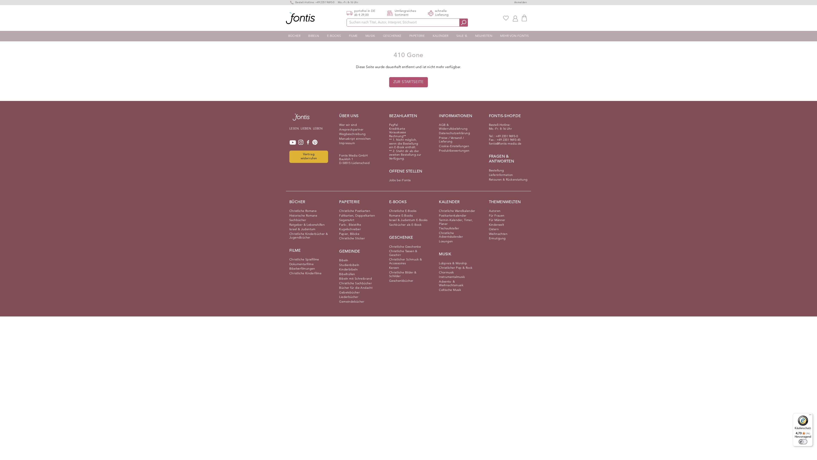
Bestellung (496, 170)
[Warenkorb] (524, 18)
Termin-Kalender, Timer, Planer (456, 222)
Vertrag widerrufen (309, 156)
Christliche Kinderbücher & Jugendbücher (308, 236)
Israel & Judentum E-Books (408, 220)
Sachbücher (297, 220)
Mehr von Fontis (514, 35)
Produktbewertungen (454, 150)
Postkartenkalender (452, 215)
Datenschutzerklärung (454, 133)
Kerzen (394, 267)
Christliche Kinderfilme (305, 273)
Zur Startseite (408, 82)
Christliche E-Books (403, 211)
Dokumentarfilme (301, 264)
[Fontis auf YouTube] (292, 142)
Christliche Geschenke (405, 246)
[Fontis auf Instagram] (301, 142)
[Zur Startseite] (301, 119)
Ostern (494, 229)
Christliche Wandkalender (457, 211)
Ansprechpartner (351, 129)
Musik (370, 35)
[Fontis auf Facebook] (308, 142)
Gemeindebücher (351, 301)
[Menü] (810, 415)
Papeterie (417, 35)
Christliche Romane (303, 211)
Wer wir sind (348, 125)
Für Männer (497, 220)
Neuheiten (484, 35)
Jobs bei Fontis (400, 180)
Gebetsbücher (349, 292)
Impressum (347, 143)
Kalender (440, 35)
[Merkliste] (506, 18)
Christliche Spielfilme (304, 259)
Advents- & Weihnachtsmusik (451, 283)
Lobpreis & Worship (453, 263)
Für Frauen (496, 215)
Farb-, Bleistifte (350, 224)
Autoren (495, 211)
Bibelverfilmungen (302, 268)
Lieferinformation (501, 175)
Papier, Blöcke (349, 234)
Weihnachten (498, 234)
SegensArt (346, 220)
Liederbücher (348, 297)
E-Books (334, 35)
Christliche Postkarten (354, 211)
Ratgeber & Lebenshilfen (307, 224)
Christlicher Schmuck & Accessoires (405, 261)
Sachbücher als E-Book (405, 224)
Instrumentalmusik (452, 277)
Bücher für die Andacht (356, 287)
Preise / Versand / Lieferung (451, 140)
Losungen (446, 241)
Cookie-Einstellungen (454, 146)
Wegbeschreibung (352, 134)
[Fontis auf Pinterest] (314, 142)
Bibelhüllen (347, 274)
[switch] (803, 441)
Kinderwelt (496, 224)
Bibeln (313, 35)
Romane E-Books (401, 215)
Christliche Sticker (352, 238)
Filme (353, 35)
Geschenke (392, 35)
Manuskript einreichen (355, 138)
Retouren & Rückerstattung (508, 179)
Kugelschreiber (350, 229)
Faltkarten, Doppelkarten (357, 215)
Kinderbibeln (348, 269)
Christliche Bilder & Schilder (403, 274)
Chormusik (446, 272)
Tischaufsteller (449, 228)
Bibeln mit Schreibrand (355, 278)
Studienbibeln (349, 265)
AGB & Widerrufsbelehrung (453, 127)
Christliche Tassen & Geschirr (403, 253)
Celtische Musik (450, 290)
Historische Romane (303, 215)
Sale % (461, 35)
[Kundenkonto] (515, 18)
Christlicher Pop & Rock (455, 267)
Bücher (294, 35)
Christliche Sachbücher (355, 283)
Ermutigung (497, 238)
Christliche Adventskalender (451, 235)
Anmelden (520, 2)
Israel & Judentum (302, 229)
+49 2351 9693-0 (324, 2)
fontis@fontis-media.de (505, 143)
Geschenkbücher (401, 280)
